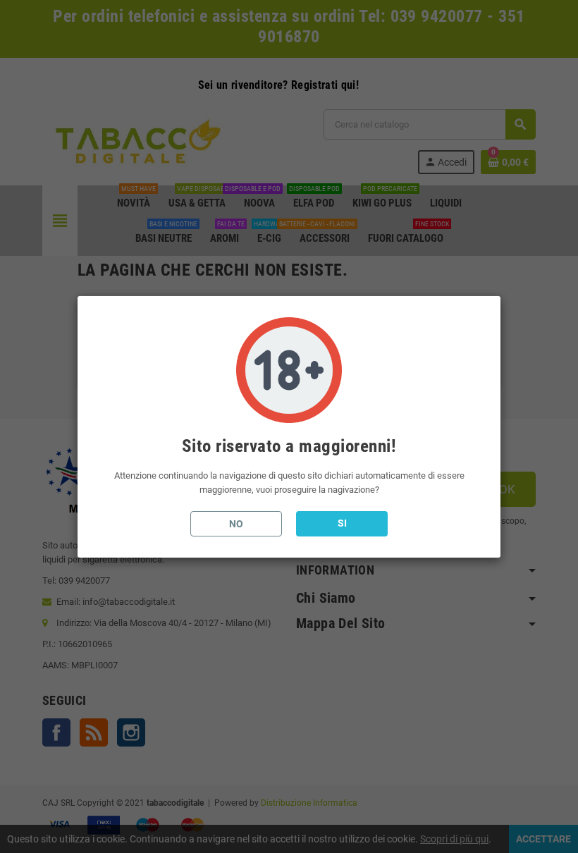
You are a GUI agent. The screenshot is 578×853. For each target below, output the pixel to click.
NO (236, 523)
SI (342, 523)
